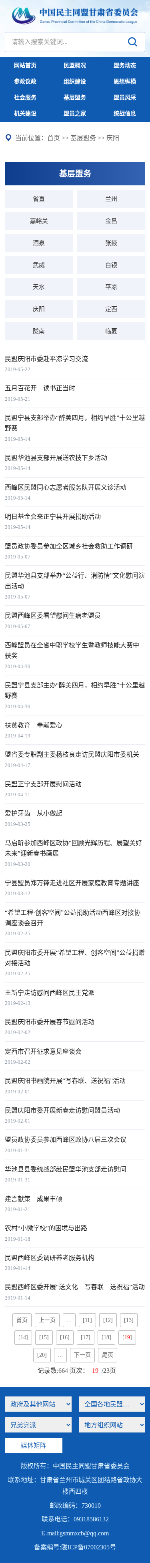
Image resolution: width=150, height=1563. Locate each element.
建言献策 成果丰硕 (33, 1198)
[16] (65, 1337)
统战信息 (125, 113)
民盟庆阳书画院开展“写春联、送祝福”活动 (65, 1080)
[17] (85, 1337)
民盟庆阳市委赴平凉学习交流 (46, 359)
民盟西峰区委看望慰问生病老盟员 (53, 615)
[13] (129, 1320)
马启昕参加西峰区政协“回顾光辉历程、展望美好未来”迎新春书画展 (73, 848)
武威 (39, 265)
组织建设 (75, 81)
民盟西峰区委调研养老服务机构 (49, 1257)
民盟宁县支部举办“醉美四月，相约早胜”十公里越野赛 (75, 423)
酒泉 (39, 243)
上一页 (47, 1320)
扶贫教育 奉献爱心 (33, 725)
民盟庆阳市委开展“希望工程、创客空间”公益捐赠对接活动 (75, 957)
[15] (44, 1337)
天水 (39, 287)
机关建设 (25, 113)
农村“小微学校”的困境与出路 (46, 1228)
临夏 (111, 331)
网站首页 (25, 65)
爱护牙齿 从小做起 (33, 813)
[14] (23, 1337)
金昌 (111, 221)
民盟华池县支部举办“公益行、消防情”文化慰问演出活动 (75, 580)
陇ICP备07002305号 (88, 1547)
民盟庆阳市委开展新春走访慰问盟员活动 (62, 1110)
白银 (111, 265)
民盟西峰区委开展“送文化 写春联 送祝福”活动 (75, 1287)
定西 (111, 309)
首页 (53, 138)
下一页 (82, 1355)
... (69, 1320)
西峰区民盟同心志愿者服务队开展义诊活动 (65, 487)
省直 (39, 199)
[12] (108, 1320)
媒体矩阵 (33, 1445)
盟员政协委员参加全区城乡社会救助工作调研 (69, 546)
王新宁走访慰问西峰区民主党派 (49, 992)
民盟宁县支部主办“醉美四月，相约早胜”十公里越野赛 (75, 690)
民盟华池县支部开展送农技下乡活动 (56, 457)
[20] (42, 1355)
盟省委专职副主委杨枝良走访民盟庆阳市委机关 (72, 754)
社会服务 (25, 97)
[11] (87, 1320)
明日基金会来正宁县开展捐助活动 (53, 516)
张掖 (111, 243)
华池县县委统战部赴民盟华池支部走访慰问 (65, 1169)
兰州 (111, 199)
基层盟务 (75, 97)
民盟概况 (75, 65)
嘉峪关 (39, 221)
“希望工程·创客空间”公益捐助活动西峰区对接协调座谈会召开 (72, 917)
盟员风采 (125, 97)
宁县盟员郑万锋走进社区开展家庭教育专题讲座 (72, 883)
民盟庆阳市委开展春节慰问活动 (49, 1022)
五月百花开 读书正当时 (40, 388)
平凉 (111, 287)
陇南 (39, 331)
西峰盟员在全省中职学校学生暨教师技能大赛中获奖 (72, 650)
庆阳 (112, 138)
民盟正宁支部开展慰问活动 (43, 784)
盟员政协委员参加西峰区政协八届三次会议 (65, 1139)
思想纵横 (125, 81)
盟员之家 (75, 113)
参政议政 (25, 81)
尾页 (107, 1355)
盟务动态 (125, 65)
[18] (106, 1337)
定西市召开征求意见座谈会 (43, 1051)
